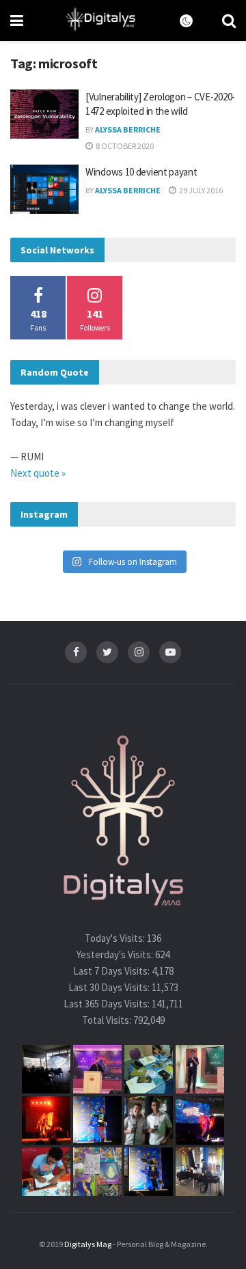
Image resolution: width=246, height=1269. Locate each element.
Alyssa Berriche (128, 129)
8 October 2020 (124, 146)
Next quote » (38, 472)
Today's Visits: (116, 938)
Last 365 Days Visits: (108, 1003)
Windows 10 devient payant (141, 171)
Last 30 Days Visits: (110, 987)
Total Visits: (107, 1020)
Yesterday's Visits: (116, 954)
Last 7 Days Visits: (112, 970)
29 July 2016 (200, 190)
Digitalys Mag (87, 1244)
